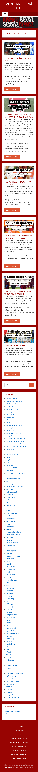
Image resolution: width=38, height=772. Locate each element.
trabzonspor (13, 354)
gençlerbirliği (10, 521)
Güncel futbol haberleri (10, 128)
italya (8, 548)
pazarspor (9, 591)
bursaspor (9, 471)
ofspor (8, 585)
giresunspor (10, 526)
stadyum (9, 636)
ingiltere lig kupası (12, 543)
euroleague (10, 489)
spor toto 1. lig (16, 130)
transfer (13, 134)
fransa (8, 508)
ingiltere (9, 540)
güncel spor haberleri (15, 69)
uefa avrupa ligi (8, 72)
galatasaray (7, 247)
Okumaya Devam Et (11, 89)
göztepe (9, 529)
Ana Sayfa (20, 727)
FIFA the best (10, 505)
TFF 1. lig (22, 132)
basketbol (9, 452)
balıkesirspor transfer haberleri (16, 446)
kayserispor (10, 553)
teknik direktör (13, 132)
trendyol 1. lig (10, 668)
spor (23, 69)
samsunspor (10, 617)
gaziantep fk (10, 519)
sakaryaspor (10, 612)
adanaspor (10, 412)
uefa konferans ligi (9, 251)
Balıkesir (7, 714)
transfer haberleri (20, 134)
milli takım (9, 577)
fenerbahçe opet (11, 497)
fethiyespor (10, 500)
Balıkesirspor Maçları (19, 750)
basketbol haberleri (12, 454)
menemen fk (10, 575)
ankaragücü (10, 428)
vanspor (9, 689)
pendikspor (10, 593)
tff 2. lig (28, 132)
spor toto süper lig (26, 130)
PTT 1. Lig (9, 604)
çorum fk (9, 481)
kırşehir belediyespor (13, 556)
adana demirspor (12, 409)
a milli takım (26, 121)
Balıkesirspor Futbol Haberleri (16, 438)
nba (7, 583)
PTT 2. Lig (9, 607)
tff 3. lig (8, 134)
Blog (18, 65)
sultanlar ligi (10, 639)
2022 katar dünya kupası (14, 401)
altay (8, 420)
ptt (7, 601)
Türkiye (27, 134)
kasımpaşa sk (11, 551)
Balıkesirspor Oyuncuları (19, 754)
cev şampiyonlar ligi (13, 478)
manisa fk (9, 572)
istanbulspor (10, 545)
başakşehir (16, 242)
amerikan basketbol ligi (14, 425)
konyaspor (10, 561)
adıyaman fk (10, 414)
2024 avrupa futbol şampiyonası (13, 121)
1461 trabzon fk (11, 398)
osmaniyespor (11, 588)
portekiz (9, 596)
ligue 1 (8, 564)
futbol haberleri (18, 67)
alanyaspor (10, 417)
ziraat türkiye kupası (13, 697)
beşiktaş (9, 457)
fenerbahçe (13, 245)
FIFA (7, 503)
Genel (23, 67)
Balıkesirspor (19, 731)
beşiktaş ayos (11, 460)
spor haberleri (28, 69)
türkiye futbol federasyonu (15, 673)
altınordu (9, 422)
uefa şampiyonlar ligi (12, 139)
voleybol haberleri (12, 695)
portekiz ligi (10, 599)
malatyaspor (10, 569)
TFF (19, 132)
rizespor (9, 609)
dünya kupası (29, 124)
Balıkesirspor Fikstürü (19, 739)
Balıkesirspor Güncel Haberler (16, 441)
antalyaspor (10, 430)
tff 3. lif (8, 655)
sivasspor (12, 249)
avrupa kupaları (17, 124)
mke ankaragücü (11, 580)
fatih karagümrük (12, 492)
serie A (31, 128)
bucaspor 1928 (11, 468)
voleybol (9, 692)
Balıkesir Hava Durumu (12, 711)
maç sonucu (10, 567)
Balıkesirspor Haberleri (20, 746)
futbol (11, 67)
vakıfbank (9, 687)
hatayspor (9, 537)
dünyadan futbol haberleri (11, 126)
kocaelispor (10, 559)
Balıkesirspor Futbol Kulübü (19, 742)
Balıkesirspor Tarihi (19, 758)
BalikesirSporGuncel (22, 63)
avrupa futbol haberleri (10, 65)
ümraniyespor (11, 684)
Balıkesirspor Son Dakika (14, 444)
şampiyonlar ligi (11, 615)
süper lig (6, 132)
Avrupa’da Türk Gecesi (14, 346)
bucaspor (9, 465)
